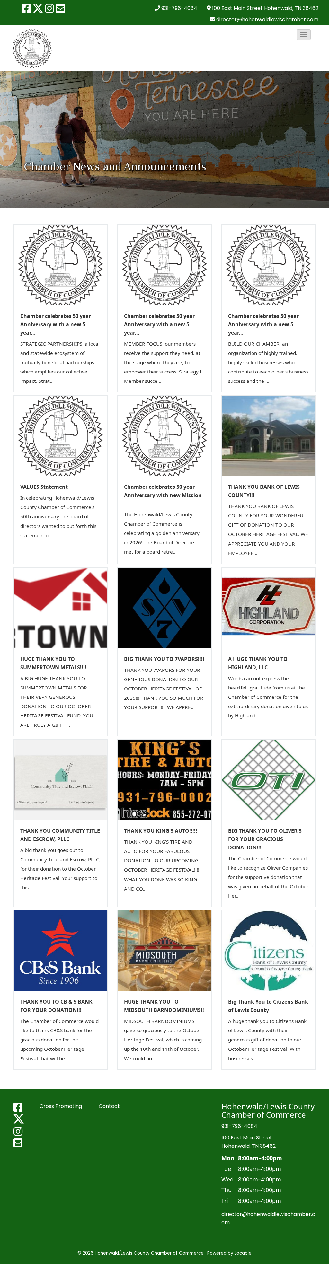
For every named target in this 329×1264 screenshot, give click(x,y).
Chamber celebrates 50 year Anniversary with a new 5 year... (55, 324)
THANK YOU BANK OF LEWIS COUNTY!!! (264, 491)
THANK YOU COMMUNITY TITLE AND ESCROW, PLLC (60, 835)
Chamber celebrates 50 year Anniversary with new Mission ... (163, 495)
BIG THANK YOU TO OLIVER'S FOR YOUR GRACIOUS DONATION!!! (265, 839)
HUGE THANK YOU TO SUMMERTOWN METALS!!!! (53, 663)
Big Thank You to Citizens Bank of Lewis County (268, 1006)
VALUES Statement (44, 486)
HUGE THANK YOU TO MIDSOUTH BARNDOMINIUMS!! (164, 1006)
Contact (109, 1106)
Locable (243, 1253)
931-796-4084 (179, 8)
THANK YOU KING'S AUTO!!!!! (160, 830)
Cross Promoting (61, 1106)
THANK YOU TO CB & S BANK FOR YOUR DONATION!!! (56, 1006)
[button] (304, 34)
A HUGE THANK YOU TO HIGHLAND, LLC (258, 663)
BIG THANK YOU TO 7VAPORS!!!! (164, 659)
